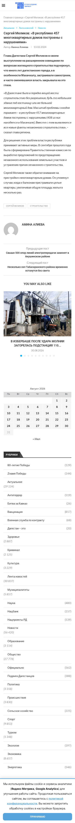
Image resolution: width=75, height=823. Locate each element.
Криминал (13, 550)
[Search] (71, 5)
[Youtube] (54, 5)
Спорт (11, 719)
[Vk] (58, 5)
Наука (39, 603)
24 (8, 425)
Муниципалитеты (18, 589)
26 (27, 425)
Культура (13, 563)
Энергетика (39, 767)
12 (27, 413)
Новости (12, 627)
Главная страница (13, 17)
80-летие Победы (39, 465)
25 (18, 425)
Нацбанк (39, 611)
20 (37, 419)
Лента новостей (17, 576)
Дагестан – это (39, 528)
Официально (39, 667)
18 (18, 419)
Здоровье (13, 536)
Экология (39, 745)
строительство (39, 206)
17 (8, 419)
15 (56, 413)
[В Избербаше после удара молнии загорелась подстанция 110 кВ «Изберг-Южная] (37, 313)
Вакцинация (39, 511)
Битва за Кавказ (39, 503)
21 (47, 419)
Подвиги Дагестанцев (39, 676)
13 (37, 413)
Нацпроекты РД (39, 619)
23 (66, 419)
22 (56, 419)
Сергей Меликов (15, 206)
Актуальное (14, 481)
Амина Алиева (19, 46)
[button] (7, 324)
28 (47, 425)
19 (27, 419)
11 (18, 413)
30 (66, 425)
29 (56, 425)
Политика (13, 684)
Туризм (11, 732)
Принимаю (37, 816)
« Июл (36, 439)
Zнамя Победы (39, 473)
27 (37, 425)
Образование (15, 641)
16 (66, 413)
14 (47, 413)
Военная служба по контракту (39, 520)
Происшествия (16, 697)
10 (8, 413)
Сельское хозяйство (39, 710)
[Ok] (66, 5)
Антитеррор (39, 495)
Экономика (14, 753)
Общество (14, 654)
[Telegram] (62, 5)
